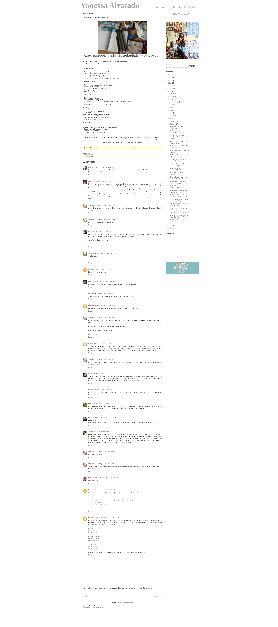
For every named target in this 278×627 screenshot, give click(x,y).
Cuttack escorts (93, 532)
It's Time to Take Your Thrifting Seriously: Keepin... (179, 200)
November (173, 96)
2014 (170, 83)
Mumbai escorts (93, 528)
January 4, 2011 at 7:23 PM (102, 343)
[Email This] (84, 154)
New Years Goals (141, 55)
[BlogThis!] (86, 154)
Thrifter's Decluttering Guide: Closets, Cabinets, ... (178, 182)
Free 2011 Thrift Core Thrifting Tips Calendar (179, 142)
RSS (191, 18)
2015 (170, 80)
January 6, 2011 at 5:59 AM (102, 431)
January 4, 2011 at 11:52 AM (106, 205)
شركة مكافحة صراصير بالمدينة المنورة (99, 500)
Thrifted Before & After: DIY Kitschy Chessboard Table (179, 169)
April (171, 116)
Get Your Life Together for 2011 (179, 212)
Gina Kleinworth (93, 305)
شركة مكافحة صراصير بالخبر (124, 500)
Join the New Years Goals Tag (131, 139)
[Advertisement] (182, 247)
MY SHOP (184, 14)
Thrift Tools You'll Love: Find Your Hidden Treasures (178, 131)
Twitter (130, 148)
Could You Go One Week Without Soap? (177, 164)
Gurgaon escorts (93, 538)
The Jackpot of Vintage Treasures (177, 173)
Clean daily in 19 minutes (114, 78)
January (172, 124)
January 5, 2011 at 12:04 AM (106, 359)
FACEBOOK (178, 18)
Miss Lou (91, 167)
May (171, 113)
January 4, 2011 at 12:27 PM (109, 253)
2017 (170, 75)
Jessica (90, 431)
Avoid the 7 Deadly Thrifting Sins (94, 119)
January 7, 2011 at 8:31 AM (105, 451)
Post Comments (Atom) (127, 603)
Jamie (90, 181)
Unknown (91, 269)
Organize (91, 157)
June (172, 110)
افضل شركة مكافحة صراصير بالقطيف (99, 504)
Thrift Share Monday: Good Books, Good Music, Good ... (180, 195)
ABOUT (175, 14)
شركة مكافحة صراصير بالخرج (125, 492)
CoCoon (91, 231)
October (172, 99)
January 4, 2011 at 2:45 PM (105, 293)
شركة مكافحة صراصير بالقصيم (102, 492)
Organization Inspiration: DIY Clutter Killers (179, 204)
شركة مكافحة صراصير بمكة (147, 492)
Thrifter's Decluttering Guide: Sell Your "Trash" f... (178, 178)
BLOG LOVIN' (185, 18)
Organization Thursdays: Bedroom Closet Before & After (178, 137)
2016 (170, 77)
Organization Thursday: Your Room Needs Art (178, 160)
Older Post (157, 596)
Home (123, 596)
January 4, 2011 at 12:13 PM (103, 231)
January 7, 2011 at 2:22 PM (111, 478)
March (172, 118)
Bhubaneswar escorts (95, 536)
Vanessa (91, 205)
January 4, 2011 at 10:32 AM (102, 181)
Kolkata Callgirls (93, 518)
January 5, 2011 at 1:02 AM (101, 373)
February (173, 121)
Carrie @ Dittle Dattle (95, 478)
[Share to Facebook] (90, 154)
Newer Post (88, 596)
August (172, 105)
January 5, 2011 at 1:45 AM (103, 389)
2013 (170, 86)
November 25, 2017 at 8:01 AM (105, 490)
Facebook (138, 148)
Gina (89, 403)
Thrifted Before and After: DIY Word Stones (179, 146)
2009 (170, 228)
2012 (170, 88)
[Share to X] (88, 154)
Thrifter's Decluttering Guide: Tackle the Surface (178, 187)
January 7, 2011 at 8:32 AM (105, 464)
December (173, 94)
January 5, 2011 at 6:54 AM (100, 403)
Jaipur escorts (92, 544)
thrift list (91, 111)
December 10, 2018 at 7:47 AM (110, 518)
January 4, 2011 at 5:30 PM (105, 317)
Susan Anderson (93, 253)
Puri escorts (92, 530)
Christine (91, 389)
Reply (90, 175)
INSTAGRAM (170, 18)
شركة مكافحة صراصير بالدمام (97, 502)
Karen (90, 373)
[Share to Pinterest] (92, 154)
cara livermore (93, 417)
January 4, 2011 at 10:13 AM (104, 167)
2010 (170, 225)
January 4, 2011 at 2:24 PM (107, 281)
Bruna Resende (93, 281)
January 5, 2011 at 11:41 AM (108, 417)
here (147, 170)
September (173, 102)
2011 (170, 91)
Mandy (90, 343)
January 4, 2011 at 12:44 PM (104, 269)
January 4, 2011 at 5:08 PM (108, 305)
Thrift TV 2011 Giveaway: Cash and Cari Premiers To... (179, 216)
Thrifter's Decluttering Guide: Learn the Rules (178, 191)
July (171, 107)
